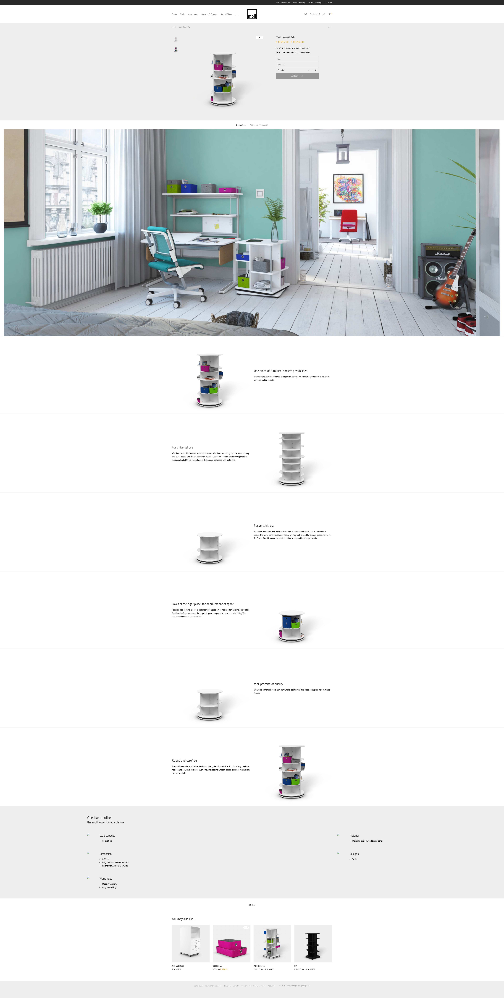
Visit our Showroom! (283, 3)
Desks (174, 14)
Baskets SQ (217, 965)
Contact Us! (315, 14)
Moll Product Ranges (315, 3)
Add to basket (297, 75)
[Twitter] (251, 992)
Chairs (182, 14)
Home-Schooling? (299, 3)
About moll (272, 986)
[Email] (260, 992)
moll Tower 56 (259, 965)
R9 (295, 965)
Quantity (281, 70)
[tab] (240, 125)
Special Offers (226, 14)
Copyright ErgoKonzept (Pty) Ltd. (298, 985)
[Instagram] (247, 992)
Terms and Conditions (213, 986)
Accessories (193, 14)
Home (174, 27)
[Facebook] (242, 992)
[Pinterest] (256, 992)
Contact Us (328, 3)
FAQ (305, 14)
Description (241, 125)
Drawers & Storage (209, 14)
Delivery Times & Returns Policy (253, 986)
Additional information (259, 125)
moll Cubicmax (178, 965)
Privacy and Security (231, 986)
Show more (175, 969)
